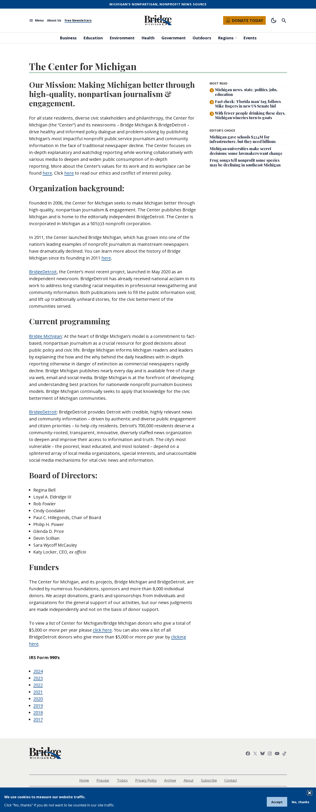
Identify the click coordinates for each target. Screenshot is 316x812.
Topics (122, 780)
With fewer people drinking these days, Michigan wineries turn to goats (250, 115)
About (188, 780)
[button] (309, 793)
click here (102, 630)
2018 (38, 712)
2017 (38, 719)
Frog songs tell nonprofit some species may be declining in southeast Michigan (245, 162)
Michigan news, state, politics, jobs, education (246, 92)
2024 (38, 671)
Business (68, 37)
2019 (38, 706)
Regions (225, 37)
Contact (230, 780)
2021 (38, 692)
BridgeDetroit (43, 272)
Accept (277, 802)
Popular (103, 780)
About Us (54, 20)
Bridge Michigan (45, 336)
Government (173, 37)
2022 (38, 685)
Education (93, 37)
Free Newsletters (78, 20)
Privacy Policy (146, 780)
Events (249, 37)
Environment (122, 37)
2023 (38, 678)
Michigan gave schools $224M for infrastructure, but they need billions (243, 139)
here (47, 173)
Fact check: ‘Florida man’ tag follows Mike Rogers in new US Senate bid (248, 104)
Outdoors (202, 37)
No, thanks (300, 802)
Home (84, 780)
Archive (170, 780)
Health (148, 37)
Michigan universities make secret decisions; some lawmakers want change (246, 151)
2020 (38, 699)
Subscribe (209, 780)
